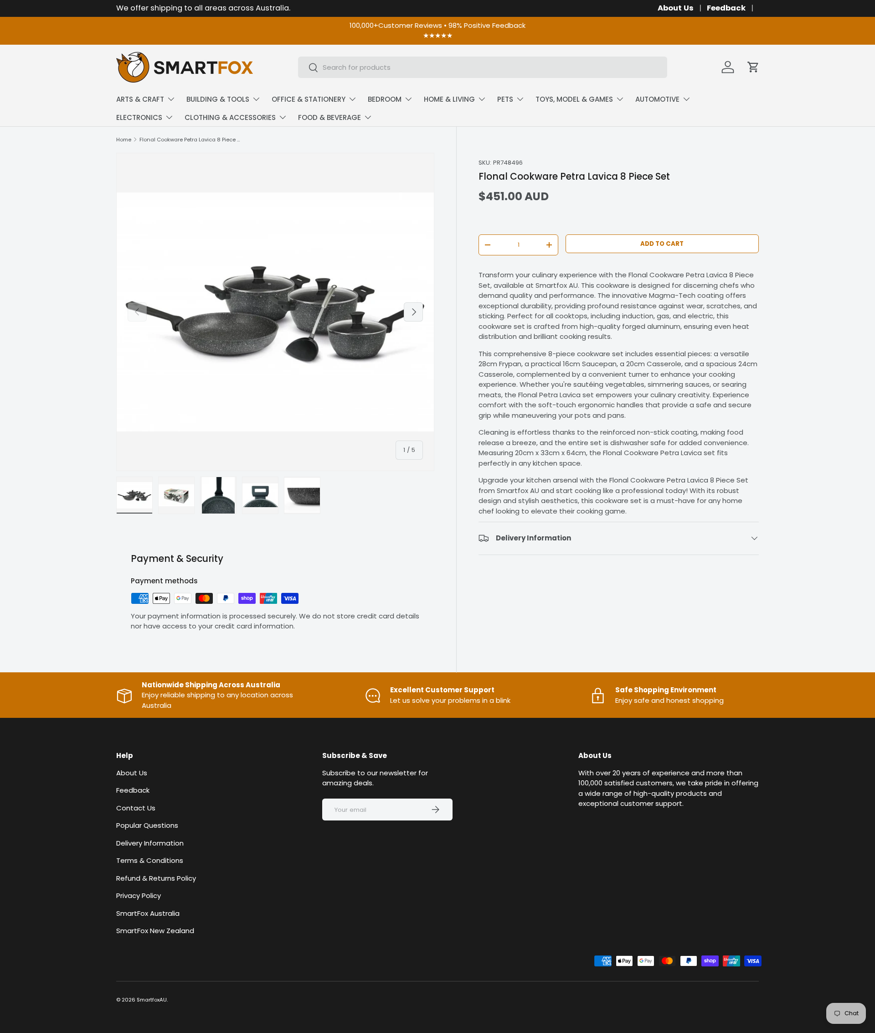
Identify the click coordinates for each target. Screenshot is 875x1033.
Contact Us (135, 808)
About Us (676, 8)
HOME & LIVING (449, 99)
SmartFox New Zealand (155, 930)
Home (123, 139)
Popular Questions (147, 825)
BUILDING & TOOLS (217, 99)
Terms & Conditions (149, 860)
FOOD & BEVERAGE (329, 117)
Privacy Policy (138, 895)
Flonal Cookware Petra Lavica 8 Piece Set (190, 139)
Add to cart (662, 243)
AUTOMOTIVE (657, 99)
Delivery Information (150, 843)
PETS (505, 99)
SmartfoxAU (152, 999)
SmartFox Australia (148, 913)
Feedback (726, 8)
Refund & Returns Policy (156, 878)
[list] (275, 312)
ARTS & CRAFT (140, 99)
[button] (753, 67)
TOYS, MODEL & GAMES (574, 99)
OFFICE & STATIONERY (308, 99)
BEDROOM (384, 99)
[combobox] (482, 67)
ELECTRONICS (139, 117)
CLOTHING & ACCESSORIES (230, 117)
